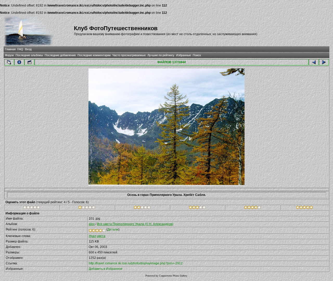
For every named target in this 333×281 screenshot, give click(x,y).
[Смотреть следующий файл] (324, 62)
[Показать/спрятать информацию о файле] (19, 62)
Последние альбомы (29, 55)
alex (92, 224)
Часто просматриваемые (129, 55)
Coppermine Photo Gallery (173, 275)
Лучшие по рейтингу (161, 55)
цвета (101, 236)
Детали (112, 229)
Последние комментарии (94, 55)
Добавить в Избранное (106, 269)
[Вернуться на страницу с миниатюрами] (9, 62)
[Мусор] (31, 208)
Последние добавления (60, 55)
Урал (92, 236)
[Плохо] (86, 208)
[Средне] (142, 208)
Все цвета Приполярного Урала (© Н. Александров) (135, 224)
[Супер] (304, 208)
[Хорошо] (197, 208)
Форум (9, 55)
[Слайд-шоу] (29, 62)
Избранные (183, 55)
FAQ (20, 49)
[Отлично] (252, 208)
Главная (10, 49)
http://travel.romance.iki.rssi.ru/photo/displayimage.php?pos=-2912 (136, 263)
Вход (28, 49)
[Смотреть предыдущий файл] (313, 62)
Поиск (197, 55)
